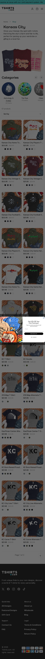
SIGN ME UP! (33, 333)
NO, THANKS (33, 337)
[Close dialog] (43, 318)
